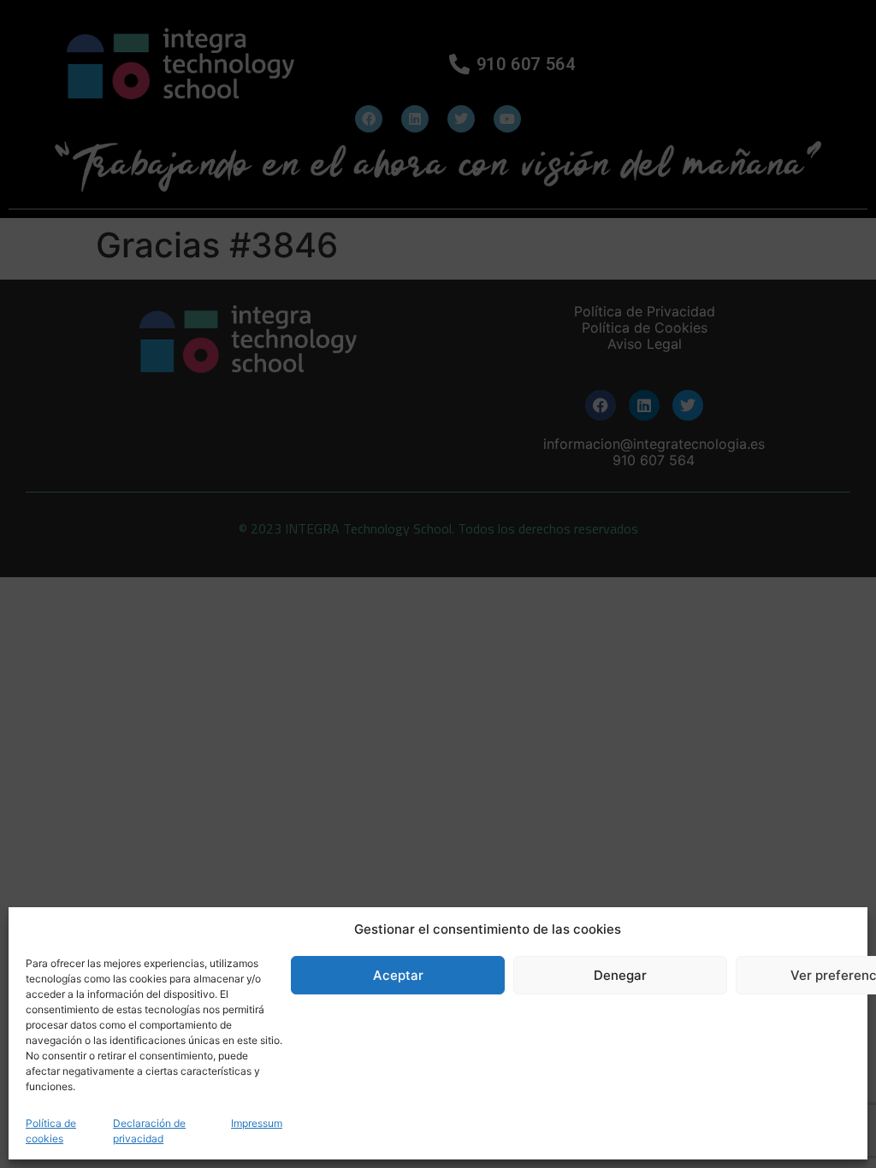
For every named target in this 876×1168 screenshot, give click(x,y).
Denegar (620, 975)
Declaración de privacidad (149, 1131)
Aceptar (398, 975)
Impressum (256, 1123)
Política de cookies (51, 1131)
